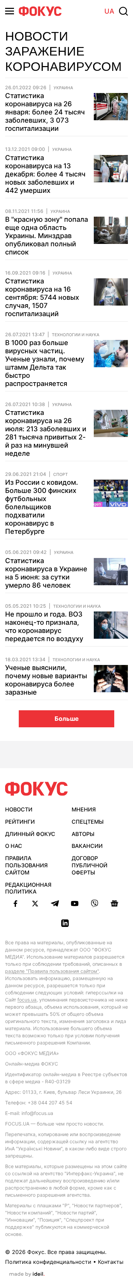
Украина (63, 88)
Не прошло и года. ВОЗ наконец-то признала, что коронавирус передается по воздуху (44, 626)
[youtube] (74, 903)
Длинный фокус (30, 834)
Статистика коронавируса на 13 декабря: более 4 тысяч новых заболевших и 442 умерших (45, 174)
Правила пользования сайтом (26, 865)
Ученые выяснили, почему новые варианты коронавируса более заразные (46, 680)
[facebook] (15, 903)
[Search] (123, 11)
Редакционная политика (28, 888)
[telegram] (55, 903)
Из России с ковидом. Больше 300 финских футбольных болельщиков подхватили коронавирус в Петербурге (41, 507)
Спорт (60, 474)
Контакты (110, 1261)
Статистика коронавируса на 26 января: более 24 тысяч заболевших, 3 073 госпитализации (45, 112)
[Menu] (9, 11)
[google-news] (114, 903)
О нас (13, 845)
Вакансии (87, 845)
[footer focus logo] (36, 789)
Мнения (84, 809)
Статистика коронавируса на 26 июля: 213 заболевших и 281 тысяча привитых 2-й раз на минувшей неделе (45, 433)
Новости (18, 809)
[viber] (94, 903)
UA (109, 11)
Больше (67, 718)
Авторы (83, 834)
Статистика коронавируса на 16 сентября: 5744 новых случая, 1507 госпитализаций (42, 297)
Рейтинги (20, 821)
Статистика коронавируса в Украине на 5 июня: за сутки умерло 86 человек (46, 573)
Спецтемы (88, 821)
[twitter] (35, 903)
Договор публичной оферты (89, 865)
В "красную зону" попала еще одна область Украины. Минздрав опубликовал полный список (46, 235)
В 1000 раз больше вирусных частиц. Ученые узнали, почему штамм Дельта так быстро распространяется (44, 363)
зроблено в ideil (27, 1274)
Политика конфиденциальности (48, 1261)
